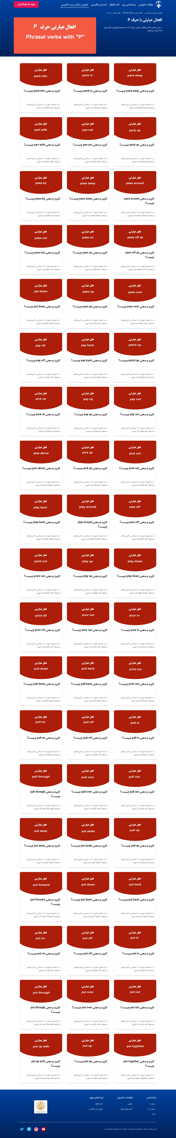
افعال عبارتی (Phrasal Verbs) (132, 13)
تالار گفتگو (115, 5)
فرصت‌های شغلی (126, 1109)
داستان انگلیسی (99, 5)
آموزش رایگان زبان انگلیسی (74, 5)
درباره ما (152, 1104)
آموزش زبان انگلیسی (96, 1109)
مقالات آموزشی (146, 5)
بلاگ (153, 1114)
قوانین (130, 1104)
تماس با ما (151, 1109)
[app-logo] (158, 4)
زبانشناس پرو (129, 5)
